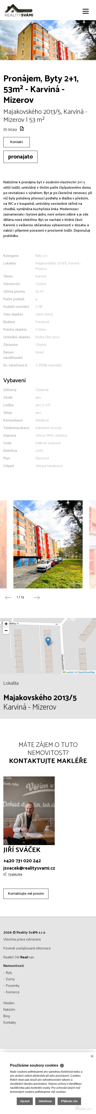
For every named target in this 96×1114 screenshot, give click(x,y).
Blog (6, 1016)
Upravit (24, 1101)
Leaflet (69, 672)
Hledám (9, 1003)
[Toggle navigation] (86, 12)
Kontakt (16, 142)
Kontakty (9, 1023)
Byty (9, 973)
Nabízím (9, 1010)
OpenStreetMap (86, 672)
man (27, 957)
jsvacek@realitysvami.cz (29, 868)
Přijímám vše (69, 1101)
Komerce (12, 992)
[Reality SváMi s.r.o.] (25, 10)
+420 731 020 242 (22, 861)
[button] (48, 641)
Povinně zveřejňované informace (27, 948)
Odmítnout (45, 1101)
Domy (10, 979)
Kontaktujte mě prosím (26, 894)
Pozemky (12, 986)
